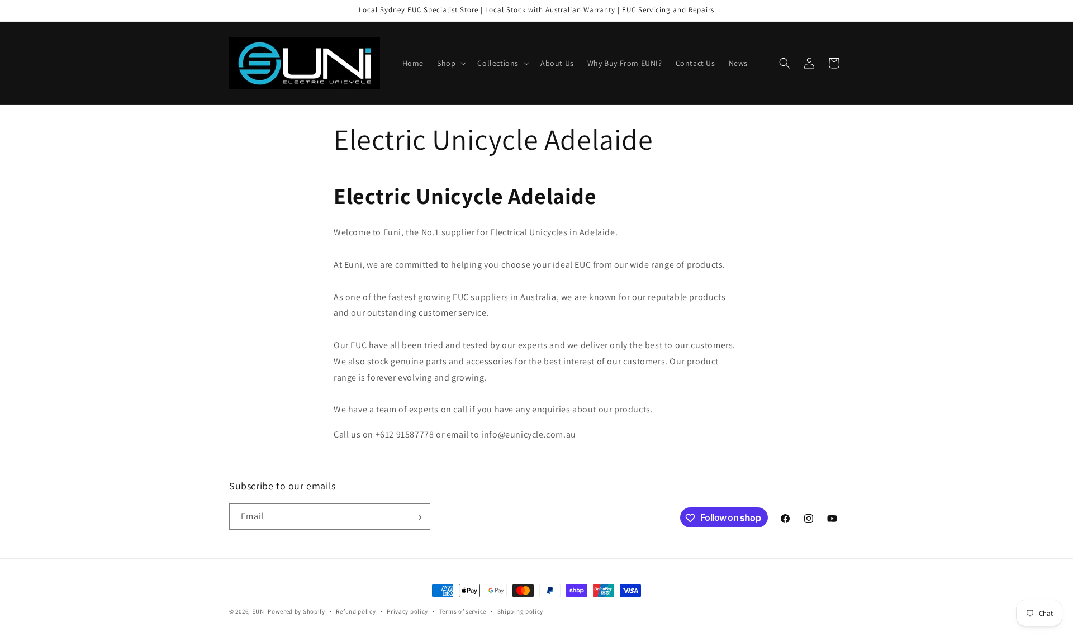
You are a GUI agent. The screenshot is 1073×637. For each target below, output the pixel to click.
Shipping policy (520, 611)
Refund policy (356, 611)
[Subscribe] (417, 517)
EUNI (259, 611)
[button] (450, 63)
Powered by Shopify (296, 611)
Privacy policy (407, 611)
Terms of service (462, 611)
